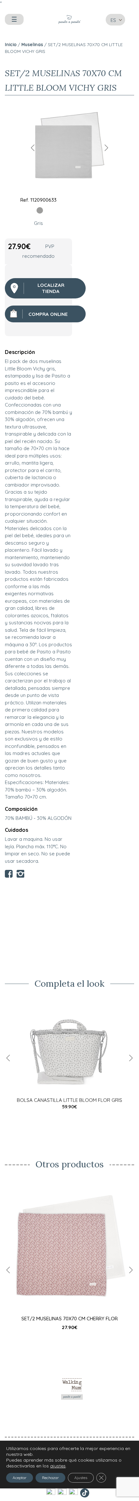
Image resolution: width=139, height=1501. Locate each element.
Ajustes (80, 1477)
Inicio (10, 44)
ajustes (58, 1465)
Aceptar (20, 1477)
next (106, 147)
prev (32, 147)
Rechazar (50, 1477)
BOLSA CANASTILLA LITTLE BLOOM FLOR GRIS (69, 1100)
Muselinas (32, 44)
